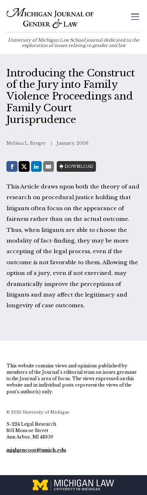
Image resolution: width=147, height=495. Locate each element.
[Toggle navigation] (135, 17)
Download (79, 166)
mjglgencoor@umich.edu (36, 450)
